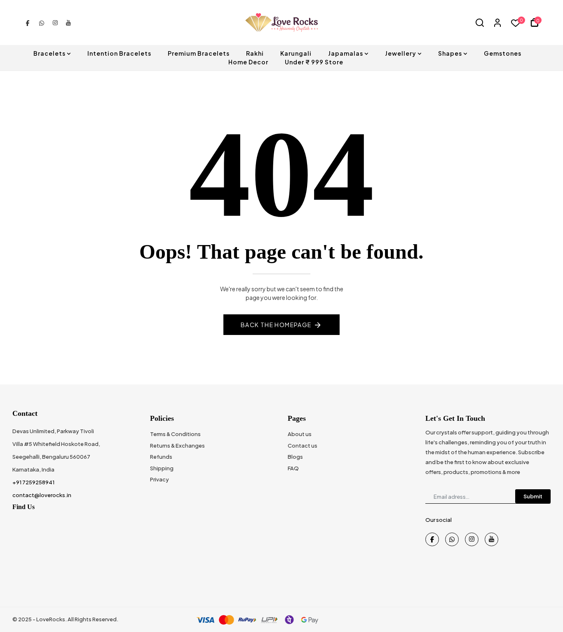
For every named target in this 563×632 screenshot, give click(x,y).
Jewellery (400, 53)
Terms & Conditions (175, 434)
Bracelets (49, 53)
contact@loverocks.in (41, 495)
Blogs (295, 456)
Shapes (450, 53)
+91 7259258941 (33, 482)
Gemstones (502, 53)
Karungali (296, 53)
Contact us (302, 445)
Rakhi (255, 53)
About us (300, 434)
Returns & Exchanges (177, 445)
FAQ (293, 468)
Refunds (161, 456)
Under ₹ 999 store (314, 62)
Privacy (159, 479)
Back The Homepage (276, 324)
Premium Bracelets (199, 53)
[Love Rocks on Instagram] (55, 22)
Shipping (162, 468)
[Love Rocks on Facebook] (27, 22)
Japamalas (345, 53)
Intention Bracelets (119, 53)
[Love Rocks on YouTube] (68, 22)
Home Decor (248, 62)
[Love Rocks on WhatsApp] (42, 22)
